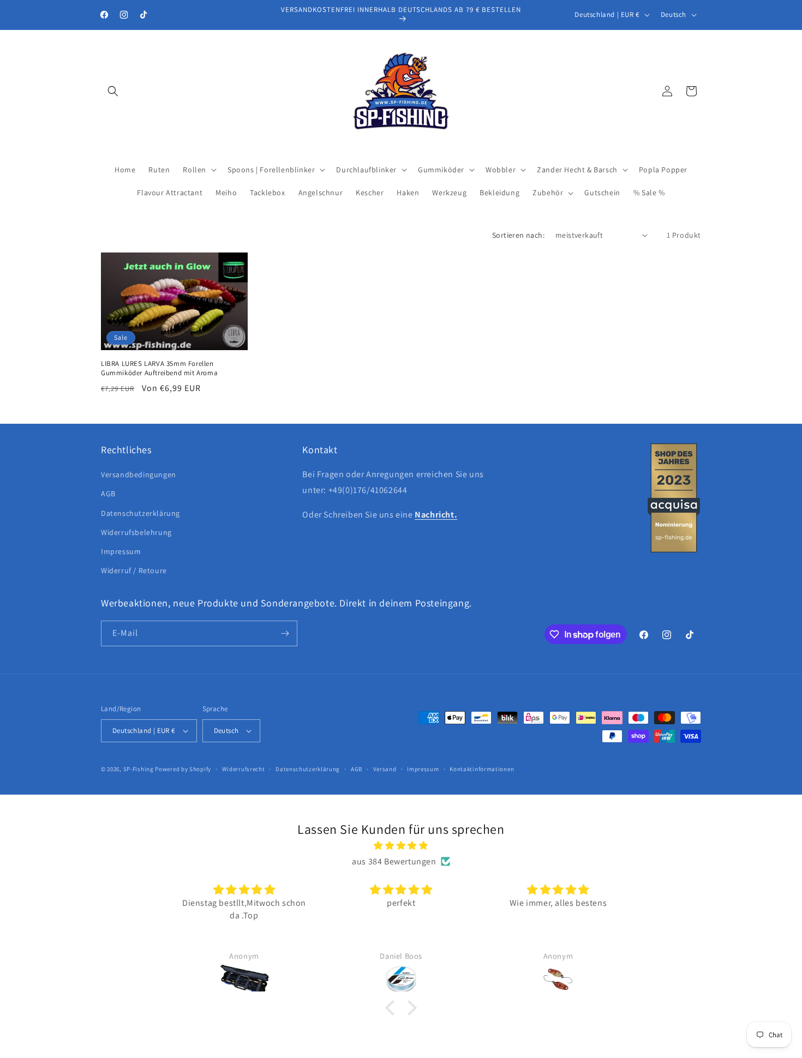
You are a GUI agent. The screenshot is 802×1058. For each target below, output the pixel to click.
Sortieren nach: (518, 235)
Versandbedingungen (138, 474)
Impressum (121, 551)
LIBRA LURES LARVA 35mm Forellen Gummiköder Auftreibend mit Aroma (159, 368)
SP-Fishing (138, 769)
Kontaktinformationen (482, 769)
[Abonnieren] (285, 633)
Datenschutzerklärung (140, 513)
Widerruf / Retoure (134, 570)
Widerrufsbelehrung (136, 532)
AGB (108, 493)
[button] (113, 91)
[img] (401, 846)
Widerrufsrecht (243, 769)
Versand (385, 769)
